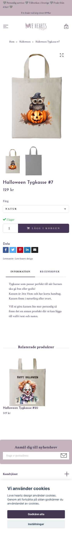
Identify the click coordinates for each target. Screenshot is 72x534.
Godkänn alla (36, 514)
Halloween (25, 41)
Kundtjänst (10, 474)
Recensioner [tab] (50, 271)
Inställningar (36, 524)
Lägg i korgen (46, 228)
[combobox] (36, 209)
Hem (11, 41)
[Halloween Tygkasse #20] (36, 382)
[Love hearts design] (36, 26)
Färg (5, 201)
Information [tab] (20, 271)
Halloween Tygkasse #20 (20, 408)
